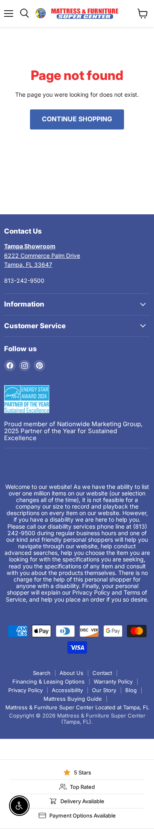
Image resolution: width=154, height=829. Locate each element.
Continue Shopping (77, 119)
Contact (102, 673)
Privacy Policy (25, 690)
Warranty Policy (113, 681)
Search (42, 673)
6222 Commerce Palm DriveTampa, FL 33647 (42, 255)
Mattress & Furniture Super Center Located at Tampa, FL (77, 707)
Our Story (104, 690)
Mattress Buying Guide (73, 698)
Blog (131, 690)
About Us (71, 673)
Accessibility (67, 690)
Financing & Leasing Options (48, 681)
